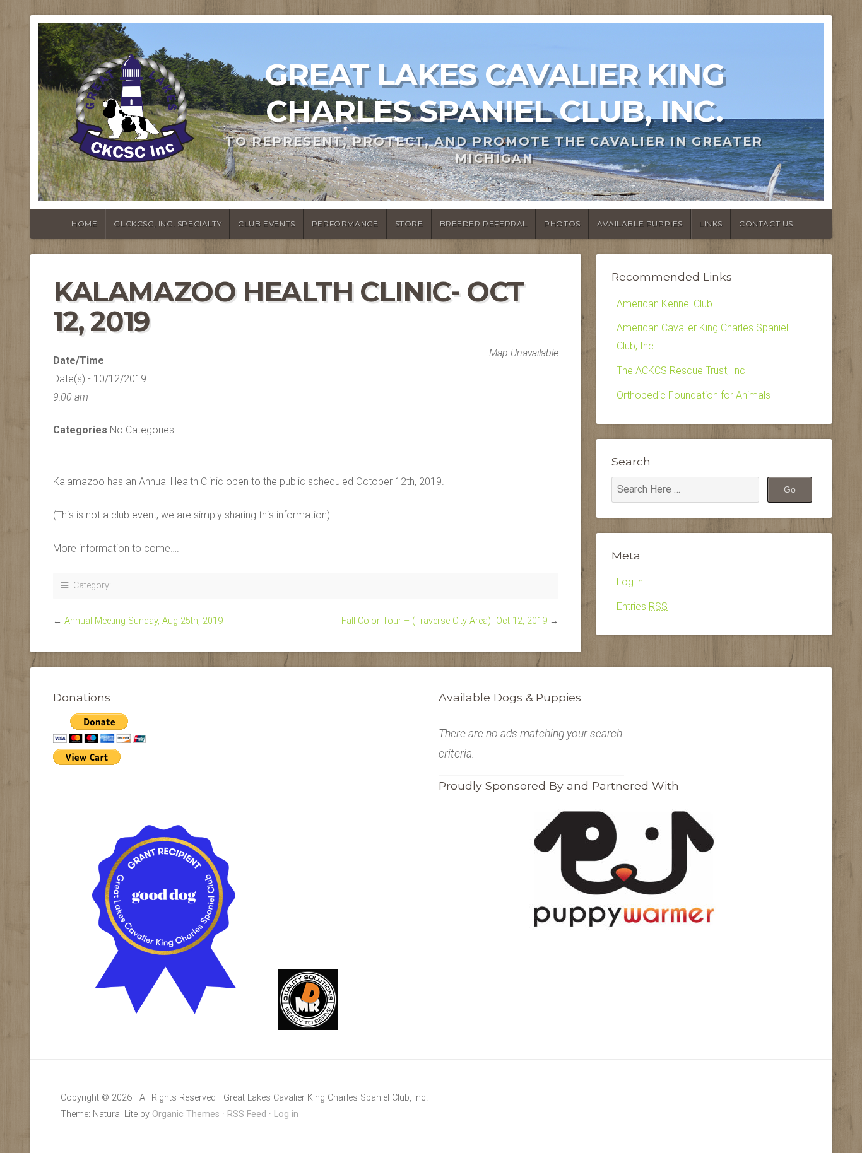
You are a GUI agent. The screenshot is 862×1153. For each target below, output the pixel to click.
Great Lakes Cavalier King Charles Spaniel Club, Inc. (494, 92)
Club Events (266, 223)
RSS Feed (246, 1114)
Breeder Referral (484, 223)
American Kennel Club (664, 304)
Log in (630, 582)
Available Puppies (640, 223)
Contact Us (766, 223)
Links (711, 223)
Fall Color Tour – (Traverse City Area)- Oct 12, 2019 (444, 621)
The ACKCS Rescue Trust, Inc (681, 371)
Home (84, 223)
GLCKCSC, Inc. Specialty (167, 223)
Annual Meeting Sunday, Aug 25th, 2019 (143, 621)
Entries (642, 606)
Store (409, 223)
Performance (345, 223)
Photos (562, 223)
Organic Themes (186, 1114)
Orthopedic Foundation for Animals (693, 395)
